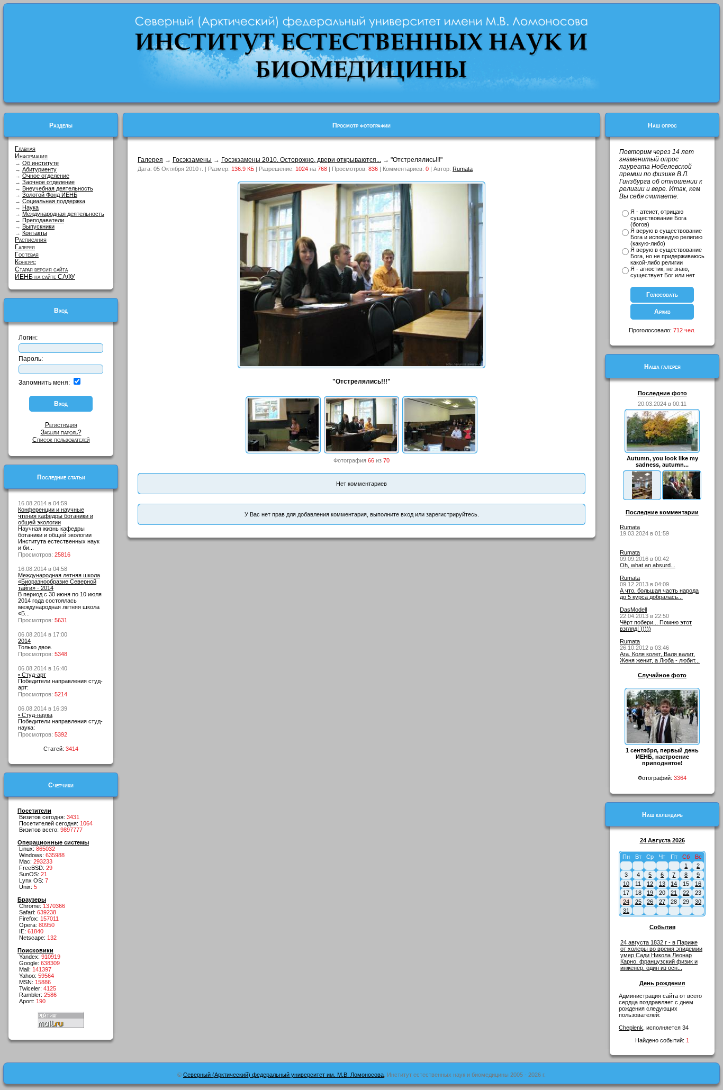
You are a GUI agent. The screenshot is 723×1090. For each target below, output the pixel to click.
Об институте (40, 163)
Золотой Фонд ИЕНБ (49, 195)
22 (686, 892)
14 (674, 883)
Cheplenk (631, 1027)
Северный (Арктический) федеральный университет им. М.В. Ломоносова (283, 1074)
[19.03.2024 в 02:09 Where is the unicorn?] (642, 497)
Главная (25, 148)
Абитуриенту (39, 169)
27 (662, 901)
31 (626, 910)
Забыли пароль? (61, 432)
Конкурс (25, 262)
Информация (31, 156)
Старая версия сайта (41, 269)
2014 (24, 641)
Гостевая (27, 254)
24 (626, 901)
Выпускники (38, 226)
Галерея (25, 247)
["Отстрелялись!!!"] (361, 449)
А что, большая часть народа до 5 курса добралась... (659, 593)
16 (698, 883)
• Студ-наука (35, 715)
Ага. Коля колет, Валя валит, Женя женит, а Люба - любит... (660, 657)
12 (650, 883)
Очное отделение (45, 175)
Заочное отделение (48, 182)
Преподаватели (43, 220)
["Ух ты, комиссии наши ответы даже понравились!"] (439, 449)
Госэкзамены (192, 160)
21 (674, 892)
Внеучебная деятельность (57, 188)
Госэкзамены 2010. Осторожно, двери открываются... (301, 160)
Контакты (34, 233)
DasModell (633, 609)
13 (662, 883)
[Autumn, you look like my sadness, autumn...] (662, 448)
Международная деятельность (63, 214)
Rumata (463, 169)
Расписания (31, 239)
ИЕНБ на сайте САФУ (45, 276)
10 (626, 883)
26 (650, 901)
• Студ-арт (32, 674)
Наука (30, 207)
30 (698, 901)
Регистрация (61, 425)
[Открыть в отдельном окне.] (361, 364)
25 (638, 901)
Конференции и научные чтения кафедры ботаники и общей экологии (55, 515)
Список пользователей (61, 439)
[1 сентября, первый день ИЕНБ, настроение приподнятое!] (662, 740)
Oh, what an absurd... (647, 565)
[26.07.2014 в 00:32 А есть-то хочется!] (681, 497)
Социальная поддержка (53, 201)
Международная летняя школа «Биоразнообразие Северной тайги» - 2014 (59, 581)
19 (650, 892)
